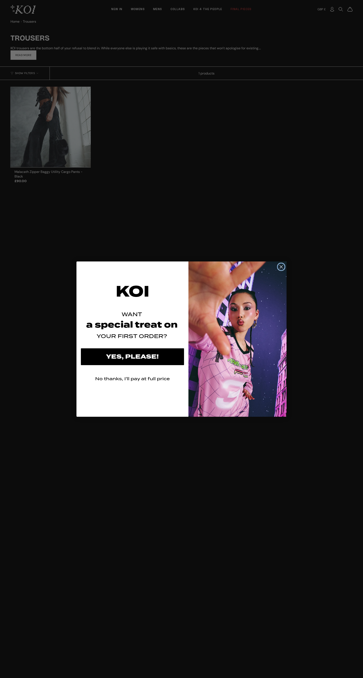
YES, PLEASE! (132, 356)
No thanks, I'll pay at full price (132, 379)
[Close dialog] (281, 266)
